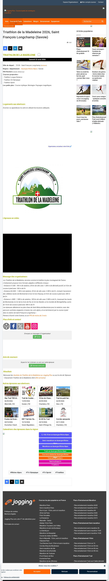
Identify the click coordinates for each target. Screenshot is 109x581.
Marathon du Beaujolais (48, 533)
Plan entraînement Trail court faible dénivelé (89, 561)
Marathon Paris (45, 505)
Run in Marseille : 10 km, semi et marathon (54, 538)
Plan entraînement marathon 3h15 (86, 518)
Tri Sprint (47, 472)
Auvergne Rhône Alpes (29, 69)
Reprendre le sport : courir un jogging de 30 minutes (83, 99)
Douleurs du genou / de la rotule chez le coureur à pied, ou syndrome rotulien (98, 76)
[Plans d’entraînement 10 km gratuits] (83, 42)
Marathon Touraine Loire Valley (50, 526)
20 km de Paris (45, 513)
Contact (100, 2)
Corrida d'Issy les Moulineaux (49, 546)
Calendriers (27, 21)
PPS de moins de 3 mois (37, 316)
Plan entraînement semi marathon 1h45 (87, 531)
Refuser (65, 571)
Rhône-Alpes (16, 472)
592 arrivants (40, 378)
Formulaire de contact (11, 524)
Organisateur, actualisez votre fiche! (59, 146)
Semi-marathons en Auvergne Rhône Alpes (55, 441)
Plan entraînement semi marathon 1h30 (87, 533)
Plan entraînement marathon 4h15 (86, 508)
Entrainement (45, 21)
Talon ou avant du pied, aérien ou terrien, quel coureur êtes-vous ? (83, 76)
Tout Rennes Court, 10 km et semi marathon (54, 543)
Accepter (37, 571)
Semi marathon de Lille (47, 548)
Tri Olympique (32, 472)
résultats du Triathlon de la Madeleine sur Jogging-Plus (32, 375)
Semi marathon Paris (47, 508)
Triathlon (60, 472)
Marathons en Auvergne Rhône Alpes (55, 446)
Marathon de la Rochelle (48, 551)
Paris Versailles (45, 515)
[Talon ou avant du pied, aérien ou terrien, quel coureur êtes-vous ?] (83, 65)
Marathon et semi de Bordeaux (50, 528)
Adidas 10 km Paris (46, 523)
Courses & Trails (16, 21)
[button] (105, 566)
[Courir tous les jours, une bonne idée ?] (83, 110)
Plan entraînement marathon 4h (85, 510)
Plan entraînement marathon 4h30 (86, 505)
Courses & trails (9, 26)
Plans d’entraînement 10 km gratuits (83, 51)
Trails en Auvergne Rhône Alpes (55, 451)
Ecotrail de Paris (45, 558)
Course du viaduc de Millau (48, 536)
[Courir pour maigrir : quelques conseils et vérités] (99, 90)
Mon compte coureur (89, 2)
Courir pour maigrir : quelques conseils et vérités (99, 99)
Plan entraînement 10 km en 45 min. (86, 548)
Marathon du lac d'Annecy (48, 561)
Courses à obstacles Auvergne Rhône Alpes (55, 455)
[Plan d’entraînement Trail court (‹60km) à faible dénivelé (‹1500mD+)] (99, 110)
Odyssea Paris (44, 541)
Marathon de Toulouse (47, 553)
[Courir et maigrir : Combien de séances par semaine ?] (99, 42)
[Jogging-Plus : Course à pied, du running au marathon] (20, 12)
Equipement (55, 21)
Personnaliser (92, 571)
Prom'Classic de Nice (47, 556)
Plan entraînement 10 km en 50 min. (86, 546)
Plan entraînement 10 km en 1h (84, 543)
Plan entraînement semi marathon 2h (86, 528)
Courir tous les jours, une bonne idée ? (82, 119)
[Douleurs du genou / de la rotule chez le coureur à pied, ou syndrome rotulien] (99, 65)
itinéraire (43, 65)
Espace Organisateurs (70, 2)
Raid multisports (55, 461)
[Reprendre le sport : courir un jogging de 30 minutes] (83, 90)
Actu (6, 21)
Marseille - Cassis (45, 520)
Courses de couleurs (55, 458)
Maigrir (36, 21)
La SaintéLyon (44, 531)
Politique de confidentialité (11, 577)
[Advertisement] (41, 94)
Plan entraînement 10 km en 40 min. (86, 551)
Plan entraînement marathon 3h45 (86, 513)
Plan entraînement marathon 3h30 (86, 515)
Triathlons (55, 465)
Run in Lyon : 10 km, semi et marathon (52, 510)
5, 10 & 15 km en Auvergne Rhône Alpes (55, 435)
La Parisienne (44, 518)
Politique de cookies (11, 511)
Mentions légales (10, 514)
